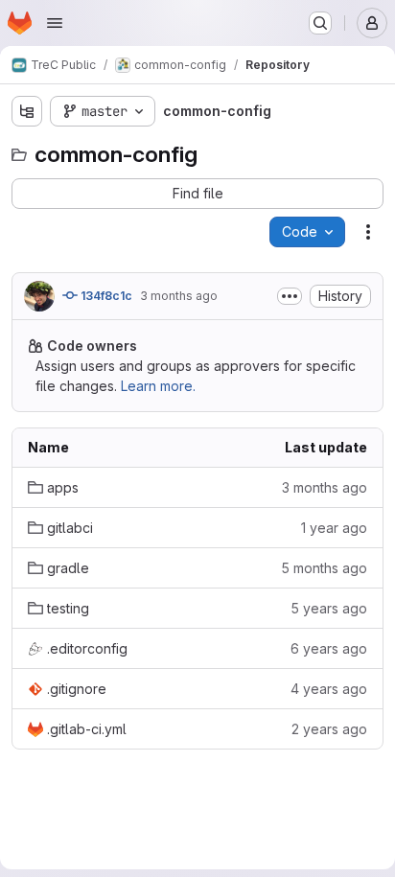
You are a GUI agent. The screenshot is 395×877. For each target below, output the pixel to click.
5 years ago (328, 608)
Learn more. (158, 386)
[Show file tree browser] (27, 111)
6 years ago (328, 648)
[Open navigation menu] (54, 23)
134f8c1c (105, 295)
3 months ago (179, 295)
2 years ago (329, 729)
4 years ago (328, 689)
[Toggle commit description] (289, 296)
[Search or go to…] (320, 23)
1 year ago (334, 527)
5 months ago (324, 568)
